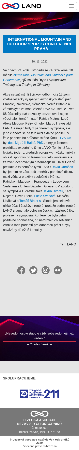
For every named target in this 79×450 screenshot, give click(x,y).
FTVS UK (65, 138)
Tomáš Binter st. (30, 201)
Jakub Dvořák (53, 191)
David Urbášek (62, 167)
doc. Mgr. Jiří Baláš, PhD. (26, 142)
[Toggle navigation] (71, 6)
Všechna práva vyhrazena (39, 443)
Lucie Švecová (45, 196)
